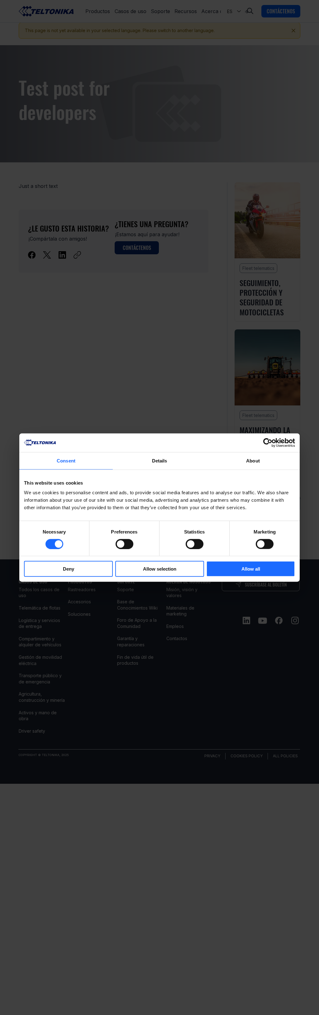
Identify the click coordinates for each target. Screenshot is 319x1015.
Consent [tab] (66, 460)
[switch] (124, 544)
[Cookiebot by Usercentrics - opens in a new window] (267, 442)
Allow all (250, 569)
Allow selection (159, 569)
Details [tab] (159, 460)
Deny (68, 569)
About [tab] (253, 460)
